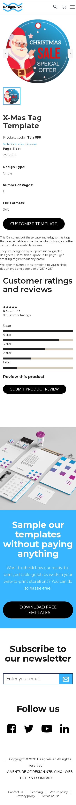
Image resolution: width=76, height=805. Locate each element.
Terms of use (50, 796)
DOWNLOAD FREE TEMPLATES (38, 610)
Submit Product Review (34, 389)
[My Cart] (64, 6)
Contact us (15, 792)
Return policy (59, 792)
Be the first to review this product (20, 144)
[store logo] (12, 7)
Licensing (36, 792)
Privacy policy (26, 796)
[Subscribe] (66, 678)
